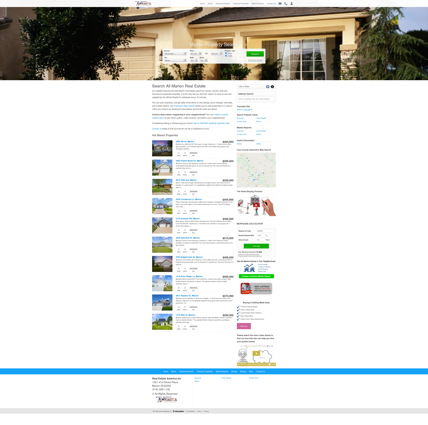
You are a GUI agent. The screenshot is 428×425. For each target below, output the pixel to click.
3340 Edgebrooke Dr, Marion (189, 257)
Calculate (256, 246)
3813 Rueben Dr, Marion (187, 295)
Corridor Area (241, 121)
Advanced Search (255, 60)
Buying (239, 144)
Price (192, 51)
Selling (258, 144)
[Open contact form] (280, 3)
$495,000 (228, 276)
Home (229, 53)
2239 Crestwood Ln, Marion (189, 199)
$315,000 (228, 238)
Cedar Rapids (261, 118)
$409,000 (228, 257)
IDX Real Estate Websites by (162, 411)
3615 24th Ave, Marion (186, 180)
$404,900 (228, 199)
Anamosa (240, 118)
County (167, 51)
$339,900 (228, 180)
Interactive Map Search (184, 105)
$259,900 (228, 315)
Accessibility (190, 411)
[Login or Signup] (291, 3)
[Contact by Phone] (285, 3)
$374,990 (228, 295)
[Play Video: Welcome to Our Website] (256, 353)
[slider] (254, 364)
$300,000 (228, 161)
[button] (256, 205)
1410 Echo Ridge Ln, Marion (189, 276)
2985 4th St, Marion (185, 141)
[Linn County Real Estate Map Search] (256, 170)
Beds (192, 57)
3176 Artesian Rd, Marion (188, 218)
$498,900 (228, 218)
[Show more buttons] (274, 364)
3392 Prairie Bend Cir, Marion (190, 161)
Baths (202, 57)
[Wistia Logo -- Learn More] (269, 364)
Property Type (230, 51)
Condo (229, 56)
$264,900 (228, 141)
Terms (199, 411)
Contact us (157, 128)
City (165, 57)
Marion (258, 121)
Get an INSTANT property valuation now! (211, 123)
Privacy (206, 411)
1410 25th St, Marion (185, 315)
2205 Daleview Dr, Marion (188, 238)
